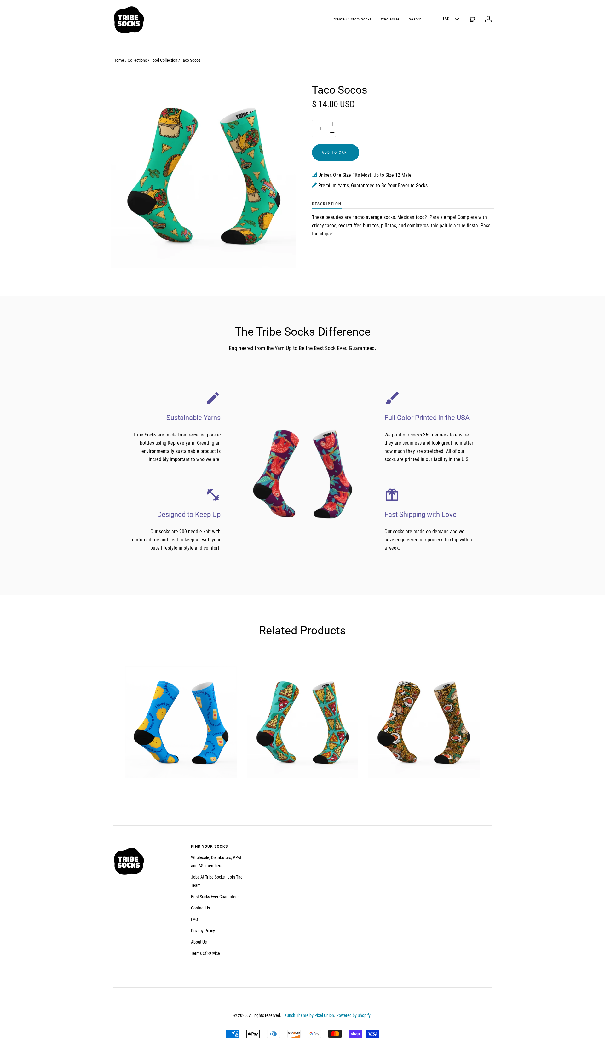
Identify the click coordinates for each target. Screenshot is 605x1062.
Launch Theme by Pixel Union (308, 1015)
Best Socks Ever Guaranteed (215, 896)
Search (415, 19)
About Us (199, 941)
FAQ (194, 919)
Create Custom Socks (352, 19)
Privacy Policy (203, 930)
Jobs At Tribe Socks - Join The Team (217, 881)
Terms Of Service (205, 953)
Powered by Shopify (353, 1015)
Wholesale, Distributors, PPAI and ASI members (216, 861)
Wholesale (390, 19)
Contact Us (200, 907)
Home (118, 60)
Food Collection (163, 60)
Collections (137, 60)
